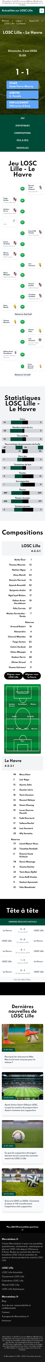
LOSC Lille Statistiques (13, 1289)
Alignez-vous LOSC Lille (13, 675)
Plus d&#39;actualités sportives (22, 1227)
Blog (4, 1301)
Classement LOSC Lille (13, 1277)
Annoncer (6, 1321)
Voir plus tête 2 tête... (23, 980)
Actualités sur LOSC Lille (17, 10)
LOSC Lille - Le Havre (15, 24)
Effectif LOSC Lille (10, 1285)
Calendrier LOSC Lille (12, 1281)
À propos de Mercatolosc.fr (15, 1316)
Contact (6, 1312)
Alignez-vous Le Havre (31, 675)
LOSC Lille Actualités (12, 1272)
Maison (5, 21)
